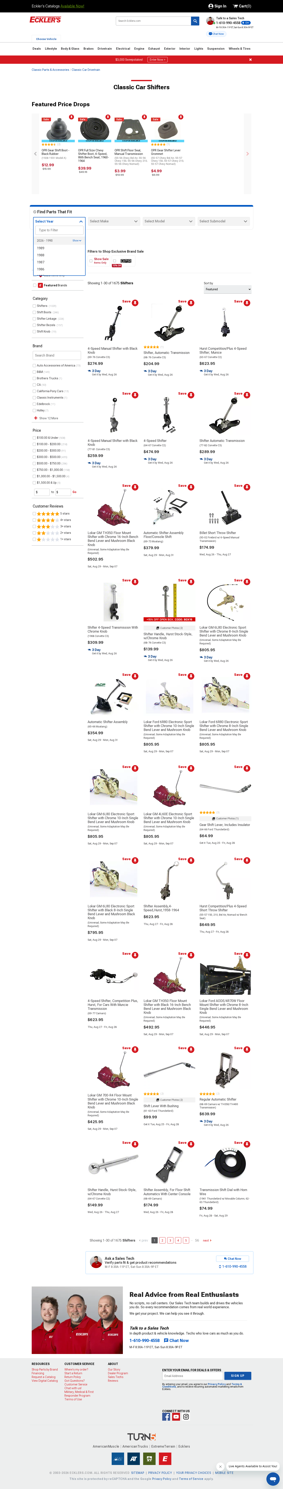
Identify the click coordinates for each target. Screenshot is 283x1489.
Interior (184, 48)
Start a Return (73, 1373)
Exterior (169, 48)
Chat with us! (72, 1388)
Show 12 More (48, 418)
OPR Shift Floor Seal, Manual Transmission (131, 157)
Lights (198, 48)
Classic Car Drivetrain (86, 69)
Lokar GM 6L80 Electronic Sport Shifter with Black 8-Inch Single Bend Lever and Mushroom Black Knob (111, 912)
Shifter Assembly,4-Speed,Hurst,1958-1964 (161, 908)
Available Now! (72, 6)
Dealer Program (118, 1373)
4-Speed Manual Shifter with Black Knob (113, 350)
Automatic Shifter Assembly (108, 722)
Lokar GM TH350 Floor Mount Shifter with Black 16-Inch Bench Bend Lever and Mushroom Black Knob (167, 1007)
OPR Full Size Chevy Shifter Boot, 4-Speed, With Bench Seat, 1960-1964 (93, 155)
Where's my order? (76, 1369)
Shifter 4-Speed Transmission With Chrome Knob (113, 629)
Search (195, 21)
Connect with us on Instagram (186, 1417)
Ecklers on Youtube (176, 1417)
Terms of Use (73, 1399)
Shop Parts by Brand (45, 1369)
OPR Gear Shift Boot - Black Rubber (55, 154)
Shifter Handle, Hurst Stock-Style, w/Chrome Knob (168, 636)
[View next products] (247, 153)
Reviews (113, 1380)
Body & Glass (70, 48)
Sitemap (137, 1473)
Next (206, 1240)
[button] (216, 34)
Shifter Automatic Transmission (222, 441)
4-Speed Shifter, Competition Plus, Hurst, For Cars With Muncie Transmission (113, 1005)
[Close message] (250, 59)
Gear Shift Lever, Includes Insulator (225, 825)
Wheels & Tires (239, 48)
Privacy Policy (217, 1384)
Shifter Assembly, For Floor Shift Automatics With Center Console (167, 1192)
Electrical (123, 48)
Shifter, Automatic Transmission (167, 353)
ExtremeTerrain (163, 1446)
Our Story (114, 1369)
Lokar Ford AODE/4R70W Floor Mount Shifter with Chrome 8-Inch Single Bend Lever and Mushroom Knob (224, 1007)
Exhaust (154, 48)
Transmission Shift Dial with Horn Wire (223, 1192)
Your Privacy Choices (193, 1473)
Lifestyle (51, 48)
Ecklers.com (69, 23)
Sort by (208, 283)
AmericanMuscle (106, 1446)
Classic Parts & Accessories (50, 69)
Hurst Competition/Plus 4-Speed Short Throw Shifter (223, 908)
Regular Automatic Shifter (218, 1099)
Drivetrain (105, 48)
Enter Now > (157, 59)
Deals (37, 48)
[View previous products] (35, 153)
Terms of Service (191, 1479)
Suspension (216, 48)
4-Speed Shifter (155, 441)
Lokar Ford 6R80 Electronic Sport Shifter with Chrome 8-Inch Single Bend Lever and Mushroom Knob (224, 726)
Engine (139, 48)
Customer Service (75, 1384)
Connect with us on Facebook (166, 1417)
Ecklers (184, 1446)
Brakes (88, 48)
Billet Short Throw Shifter (218, 533)
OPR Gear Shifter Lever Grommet (167, 157)
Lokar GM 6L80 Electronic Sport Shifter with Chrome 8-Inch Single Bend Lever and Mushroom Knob (224, 631)
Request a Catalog (44, 1377)
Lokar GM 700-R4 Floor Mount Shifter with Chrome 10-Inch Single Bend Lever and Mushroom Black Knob (113, 1101)
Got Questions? (74, 1380)
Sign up (238, 1375)
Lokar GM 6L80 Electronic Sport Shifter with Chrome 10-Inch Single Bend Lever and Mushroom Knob (113, 818)
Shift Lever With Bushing (161, 1106)
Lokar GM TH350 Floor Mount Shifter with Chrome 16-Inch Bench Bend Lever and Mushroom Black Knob (113, 539)
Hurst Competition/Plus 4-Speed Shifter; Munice (223, 350)
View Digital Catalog (45, 1380)
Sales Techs (115, 1377)
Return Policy (72, 1377)
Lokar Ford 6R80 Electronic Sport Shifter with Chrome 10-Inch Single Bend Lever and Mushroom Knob (169, 726)
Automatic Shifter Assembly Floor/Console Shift (164, 535)
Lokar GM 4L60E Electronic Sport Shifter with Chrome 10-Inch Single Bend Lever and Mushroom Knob (169, 818)
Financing (38, 1373)
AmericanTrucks (135, 1446)
